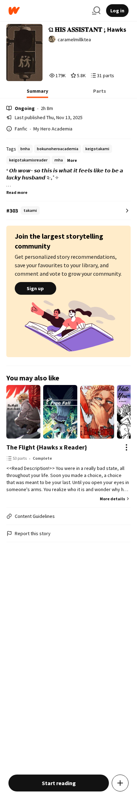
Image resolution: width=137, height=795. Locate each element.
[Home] (47, 10)
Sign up (35, 288)
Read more (16, 192)
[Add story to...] (120, 783)
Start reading (59, 783)
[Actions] (126, 447)
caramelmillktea (74, 39)
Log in (117, 10)
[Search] (96, 10)
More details (112, 498)
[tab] (37, 93)
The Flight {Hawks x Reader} (46, 447)
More (72, 160)
